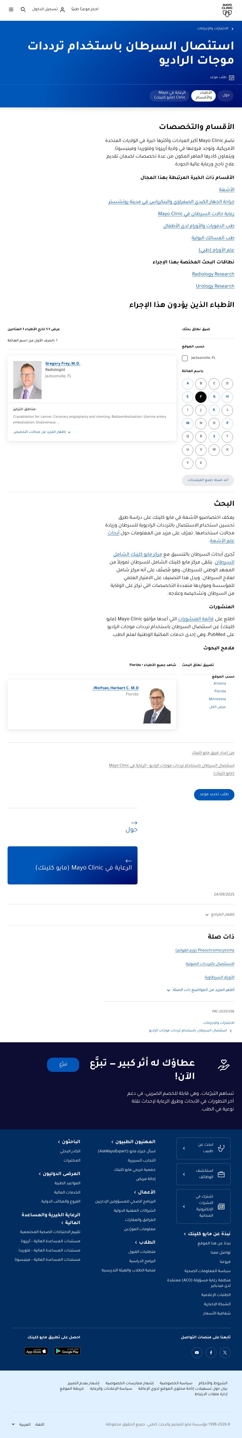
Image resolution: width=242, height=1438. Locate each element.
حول (226, 95)
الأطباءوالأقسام (204, 95)
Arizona (220, 684)
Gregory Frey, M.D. (62, 364)
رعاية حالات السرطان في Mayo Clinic (196, 214)
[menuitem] (225, 95)
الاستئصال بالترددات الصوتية (210, 964)
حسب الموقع (193, 347)
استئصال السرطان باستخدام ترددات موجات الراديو (188, 1031)
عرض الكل (217, 707)
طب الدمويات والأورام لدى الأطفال (198, 226)
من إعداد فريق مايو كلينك (213, 753)
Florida (220, 692)
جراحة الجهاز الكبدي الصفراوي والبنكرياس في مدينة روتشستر (171, 202)
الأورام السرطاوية (219, 978)
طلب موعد (218, 78)
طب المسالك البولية (213, 238)
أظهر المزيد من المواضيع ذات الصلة (203, 990)
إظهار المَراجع (222, 915)
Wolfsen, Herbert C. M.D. (115, 688)
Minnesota (217, 699)
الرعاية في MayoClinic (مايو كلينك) (170, 95)
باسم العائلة (192, 371)
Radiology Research (213, 274)
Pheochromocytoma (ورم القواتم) (204, 951)
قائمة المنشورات (196, 619)
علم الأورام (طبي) (216, 250)
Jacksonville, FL (203, 358)
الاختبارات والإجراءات (212, 29)
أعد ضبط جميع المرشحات (208, 480)
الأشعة (226, 190)
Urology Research (215, 286)
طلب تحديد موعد (214, 794)
